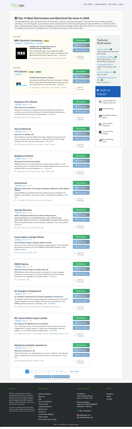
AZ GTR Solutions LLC (105, 72)
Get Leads (112, 4)
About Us (41, 396)
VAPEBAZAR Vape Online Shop (106, 78)
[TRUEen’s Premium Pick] (19, 37)
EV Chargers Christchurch (27, 290)
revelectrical (20, 182)
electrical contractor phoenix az (30, 345)
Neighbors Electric (23, 155)
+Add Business (100, 4)
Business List (43, 409)
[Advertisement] (108, 176)
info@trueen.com (85, 415)
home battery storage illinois (29, 236)
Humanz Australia (103, 49)
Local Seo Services (45, 406)
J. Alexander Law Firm (105, 64)
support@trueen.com (86, 417)
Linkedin (109, 399)
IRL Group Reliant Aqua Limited (30, 318)
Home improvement (29, 43)
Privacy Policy (43, 404)
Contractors (39, 43)
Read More (63, 55)
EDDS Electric (21, 264)
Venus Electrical (22, 128)
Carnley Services (23, 209)
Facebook (109, 394)
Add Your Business (44, 394)
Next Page (74, 371)
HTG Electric (21, 71)
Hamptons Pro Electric (25, 101)
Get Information (81, 40)
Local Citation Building (45, 414)
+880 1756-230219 (84, 411)
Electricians (18, 43)
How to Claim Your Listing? (47, 419)
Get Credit (88, 4)
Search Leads (43, 417)
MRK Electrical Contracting (28, 40)
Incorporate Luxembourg (106, 57)
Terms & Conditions (45, 401)
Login (120, 4)
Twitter (108, 396)
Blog (39, 399)
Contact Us (42, 411)
